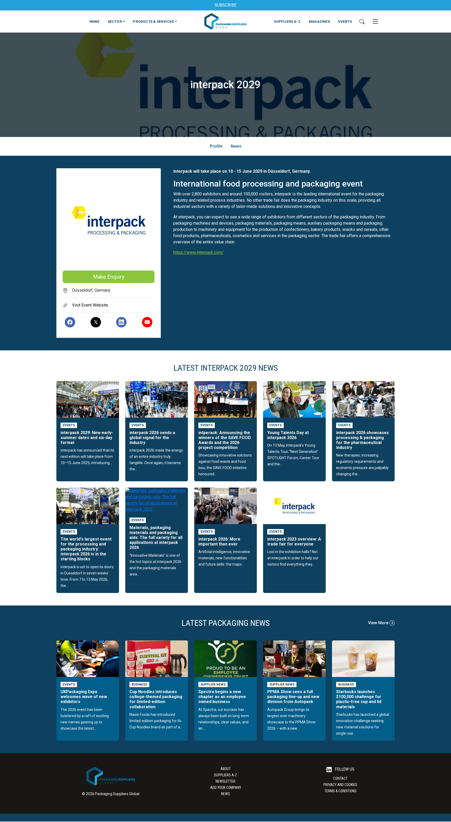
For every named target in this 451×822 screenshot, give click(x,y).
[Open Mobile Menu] (375, 21)
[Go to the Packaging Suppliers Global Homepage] (225, 21)
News (236, 146)
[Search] (362, 21)
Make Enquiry (108, 277)
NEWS (94, 21)
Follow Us (344, 769)
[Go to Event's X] (96, 322)
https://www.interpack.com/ (198, 252)
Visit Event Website (90, 305)
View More (378, 622)
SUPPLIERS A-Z (287, 21)
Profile (216, 146)
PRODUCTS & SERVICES (153, 21)
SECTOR (115, 21)
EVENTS (345, 21)
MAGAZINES (319, 21)
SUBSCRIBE (225, 5)
